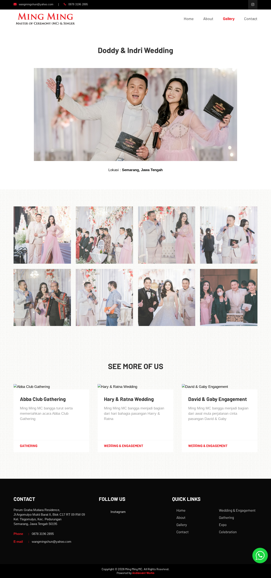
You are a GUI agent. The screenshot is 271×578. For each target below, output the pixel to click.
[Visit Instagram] (252, 5)
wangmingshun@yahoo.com (36, 4)
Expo (223, 524)
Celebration (228, 532)
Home (189, 18)
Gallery (229, 18)
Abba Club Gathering (43, 399)
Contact (250, 18)
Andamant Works (143, 573)
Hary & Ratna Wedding (129, 399)
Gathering (226, 517)
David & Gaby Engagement (217, 399)
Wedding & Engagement (237, 510)
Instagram (118, 512)
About (208, 18)
